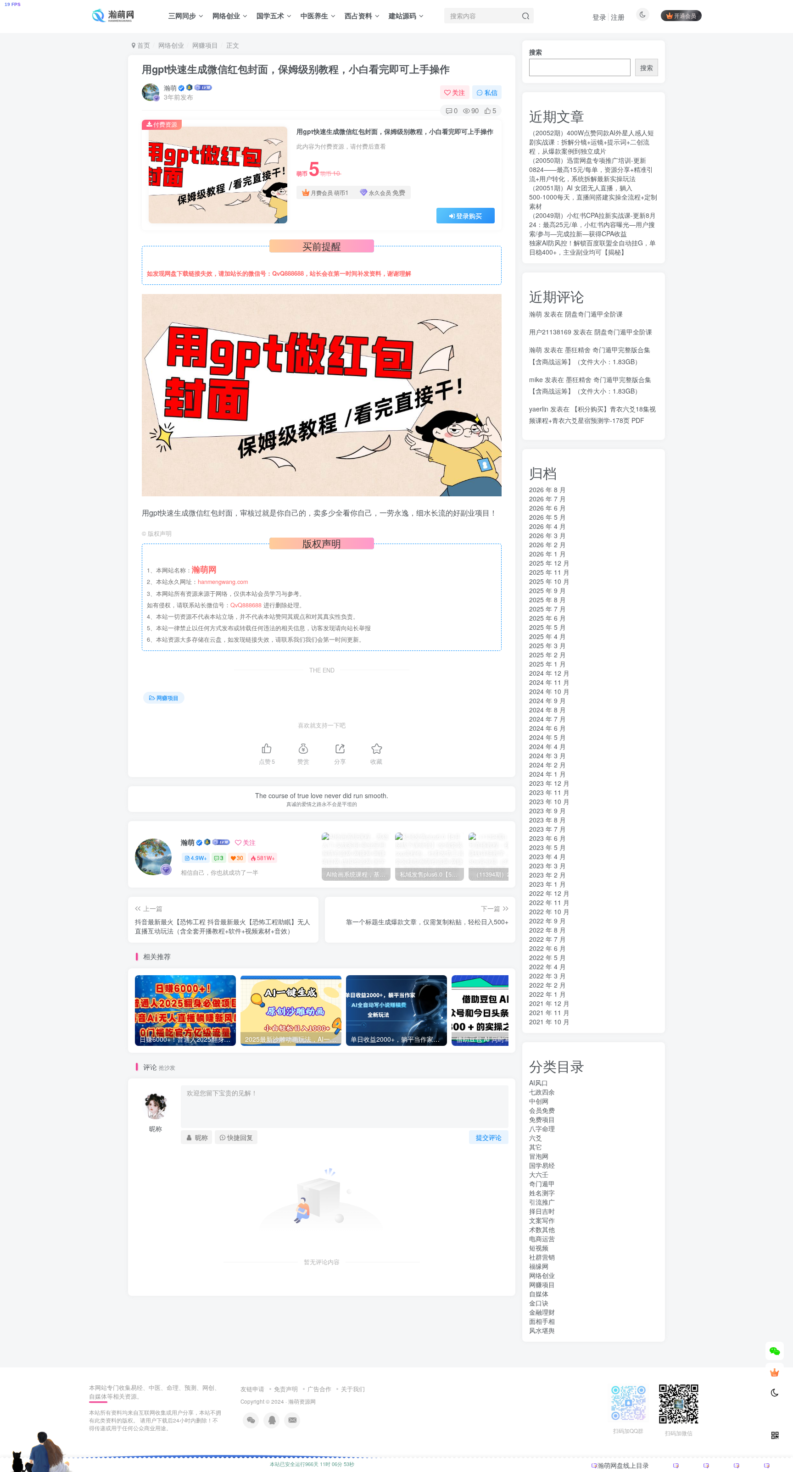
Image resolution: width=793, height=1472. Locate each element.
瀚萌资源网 (302, 1401)
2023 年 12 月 (549, 783)
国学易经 (542, 1165)
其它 (535, 1146)
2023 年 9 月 (547, 810)
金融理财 (542, 1311)
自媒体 (538, 1293)
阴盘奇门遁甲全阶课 (594, 313)
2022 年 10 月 (549, 911)
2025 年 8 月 (547, 599)
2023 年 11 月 (549, 792)
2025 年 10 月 (549, 581)
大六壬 (538, 1174)
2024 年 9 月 (547, 700)
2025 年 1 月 (547, 663)
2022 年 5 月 (547, 957)
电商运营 (542, 1238)
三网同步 (182, 16)
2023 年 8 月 (547, 819)
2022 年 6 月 (547, 948)
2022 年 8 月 (547, 929)
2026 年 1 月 (547, 553)
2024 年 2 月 (547, 764)
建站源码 (402, 16)
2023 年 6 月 (547, 838)
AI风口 (538, 1082)
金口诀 (538, 1302)
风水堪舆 (542, 1330)
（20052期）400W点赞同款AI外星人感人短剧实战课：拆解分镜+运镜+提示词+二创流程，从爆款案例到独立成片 (591, 142)
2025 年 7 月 (547, 608)
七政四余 (542, 1091)
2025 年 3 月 (547, 645)
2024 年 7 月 (547, 718)
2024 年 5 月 (547, 737)
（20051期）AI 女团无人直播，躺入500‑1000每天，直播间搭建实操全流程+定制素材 (593, 197)
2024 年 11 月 (549, 682)
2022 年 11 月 (549, 902)
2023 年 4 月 (547, 856)
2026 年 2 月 (547, 544)
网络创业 (226, 16)
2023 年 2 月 (547, 874)
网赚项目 (205, 45)
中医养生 (314, 16)
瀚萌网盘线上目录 (623, 1465)
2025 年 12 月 (549, 562)
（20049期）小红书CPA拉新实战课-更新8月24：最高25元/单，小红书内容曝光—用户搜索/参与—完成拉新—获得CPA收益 (592, 224)
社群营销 (542, 1256)
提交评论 (489, 1137)
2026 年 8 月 (547, 489)
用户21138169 (550, 331)
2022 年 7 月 (547, 939)
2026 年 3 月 (547, 535)
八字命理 (542, 1128)
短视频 (538, 1247)
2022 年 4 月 (547, 966)
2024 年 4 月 (547, 746)
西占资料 (358, 16)
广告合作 (319, 1388)
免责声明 (286, 1388)
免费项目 (542, 1119)
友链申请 (252, 1388)
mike (536, 379)
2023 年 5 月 (547, 847)
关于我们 (353, 1388)
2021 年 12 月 (549, 1003)
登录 (599, 17)
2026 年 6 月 (547, 507)
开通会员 (685, 15)
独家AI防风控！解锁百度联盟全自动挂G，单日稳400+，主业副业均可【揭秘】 (592, 247)
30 (240, 857)
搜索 (535, 51)
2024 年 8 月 (547, 709)
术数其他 (542, 1229)
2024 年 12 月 (549, 673)
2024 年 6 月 (547, 728)
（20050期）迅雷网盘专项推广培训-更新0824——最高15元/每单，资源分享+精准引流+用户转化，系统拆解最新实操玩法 (591, 169)
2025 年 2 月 (547, 654)
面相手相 (542, 1321)
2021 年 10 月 (549, 1021)
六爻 (535, 1137)
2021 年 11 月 (549, 1012)
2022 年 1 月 (547, 994)
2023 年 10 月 (549, 801)
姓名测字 (542, 1192)
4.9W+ (199, 857)
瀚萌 (170, 87)
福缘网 (538, 1266)
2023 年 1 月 (547, 884)
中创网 (538, 1100)
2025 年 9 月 (547, 590)
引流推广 (542, 1201)
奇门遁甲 (542, 1183)
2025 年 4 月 (547, 636)
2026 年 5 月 (547, 517)
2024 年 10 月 (549, 691)
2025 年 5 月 (547, 627)
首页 (142, 45)
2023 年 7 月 (547, 828)
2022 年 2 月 (547, 984)
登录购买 (469, 215)
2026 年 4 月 (547, 526)
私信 (491, 92)
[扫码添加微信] (774, 1351)
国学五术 (270, 16)
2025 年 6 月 (547, 617)
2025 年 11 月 (549, 572)
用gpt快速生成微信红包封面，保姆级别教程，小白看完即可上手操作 (296, 68)
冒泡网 (538, 1156)
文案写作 (542, 1220)
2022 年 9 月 (547, 920)
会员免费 (542, 1110)
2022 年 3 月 (547, 975)
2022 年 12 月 (549, 893)
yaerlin (538, 408)
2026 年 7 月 (547, 498)
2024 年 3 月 (547, 755)
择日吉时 (542, 1211)
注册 (618, 17)
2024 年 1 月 (547, 773)
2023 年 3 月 (547, 865)
